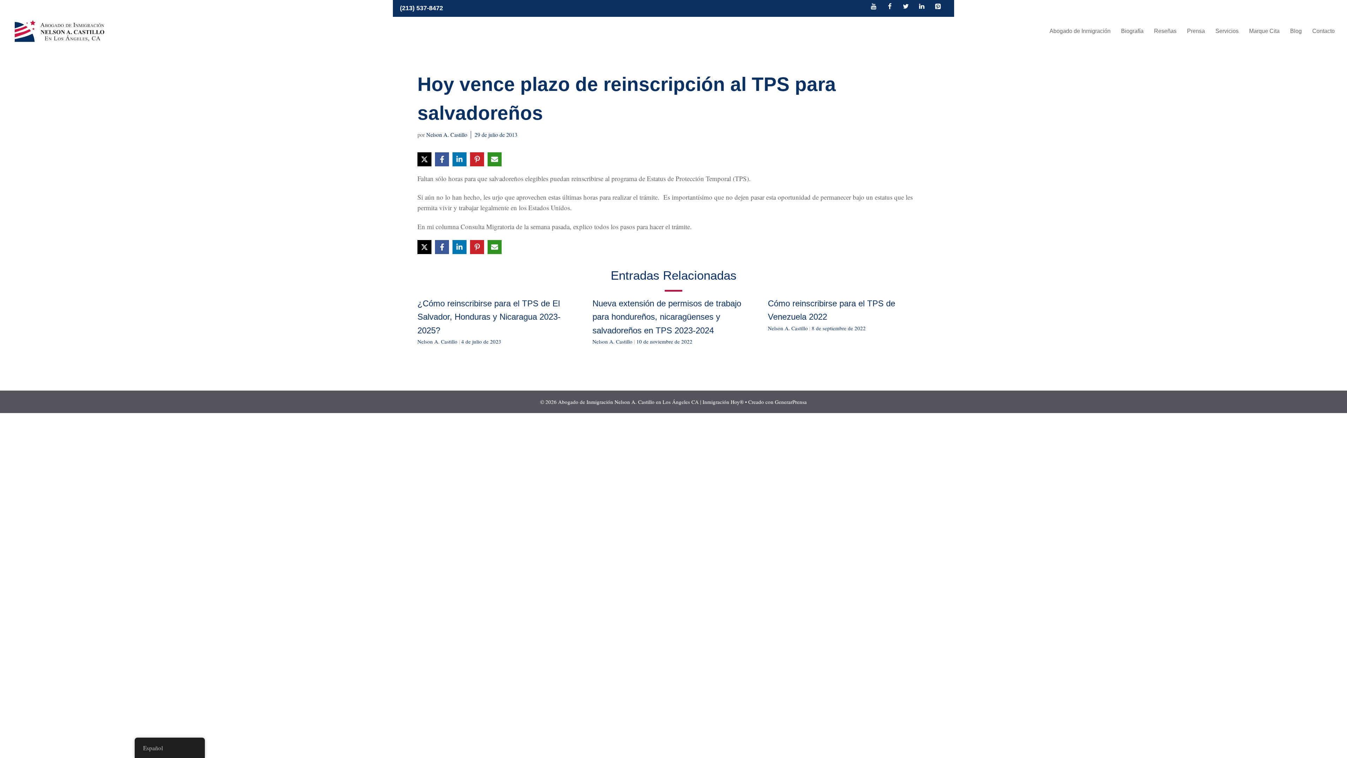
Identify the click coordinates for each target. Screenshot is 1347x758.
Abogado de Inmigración (1080, 31)
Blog (1296, 31)
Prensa (1196, 31)
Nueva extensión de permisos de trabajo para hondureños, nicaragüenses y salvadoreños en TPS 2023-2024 (666, 317)
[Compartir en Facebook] (442, 159)
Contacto (1323, 31)
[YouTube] (873, 7)
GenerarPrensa (791, 401)
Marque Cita (1264, 31)
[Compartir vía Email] (495, 159)
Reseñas (1165, 31)
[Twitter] (905, 7)
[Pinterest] (937, 7)
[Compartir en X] (424, 159)
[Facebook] (890, 7)
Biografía (1132, 31)
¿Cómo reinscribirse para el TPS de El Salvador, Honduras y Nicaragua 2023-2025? (489, 317)
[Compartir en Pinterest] (477, 159)
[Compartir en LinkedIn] (460, 159)
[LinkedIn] (922, 7)
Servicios (1227, 31)
